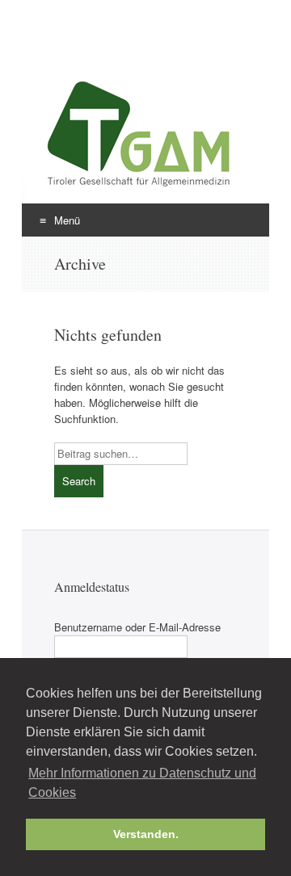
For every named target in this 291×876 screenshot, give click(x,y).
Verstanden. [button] (146, 834)
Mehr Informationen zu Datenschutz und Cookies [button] (142, 782)
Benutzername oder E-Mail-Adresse (137, 627)
